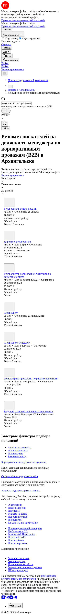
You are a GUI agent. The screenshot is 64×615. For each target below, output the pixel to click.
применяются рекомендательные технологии (28, 577)
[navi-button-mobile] (4, 73)
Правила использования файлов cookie (23, 26)
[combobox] (16, 103)
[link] (6, 56)
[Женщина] (9, 405)
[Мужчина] (9, 202)
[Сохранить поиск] (4, 124)
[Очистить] (6, 110)
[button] (5, 63)
